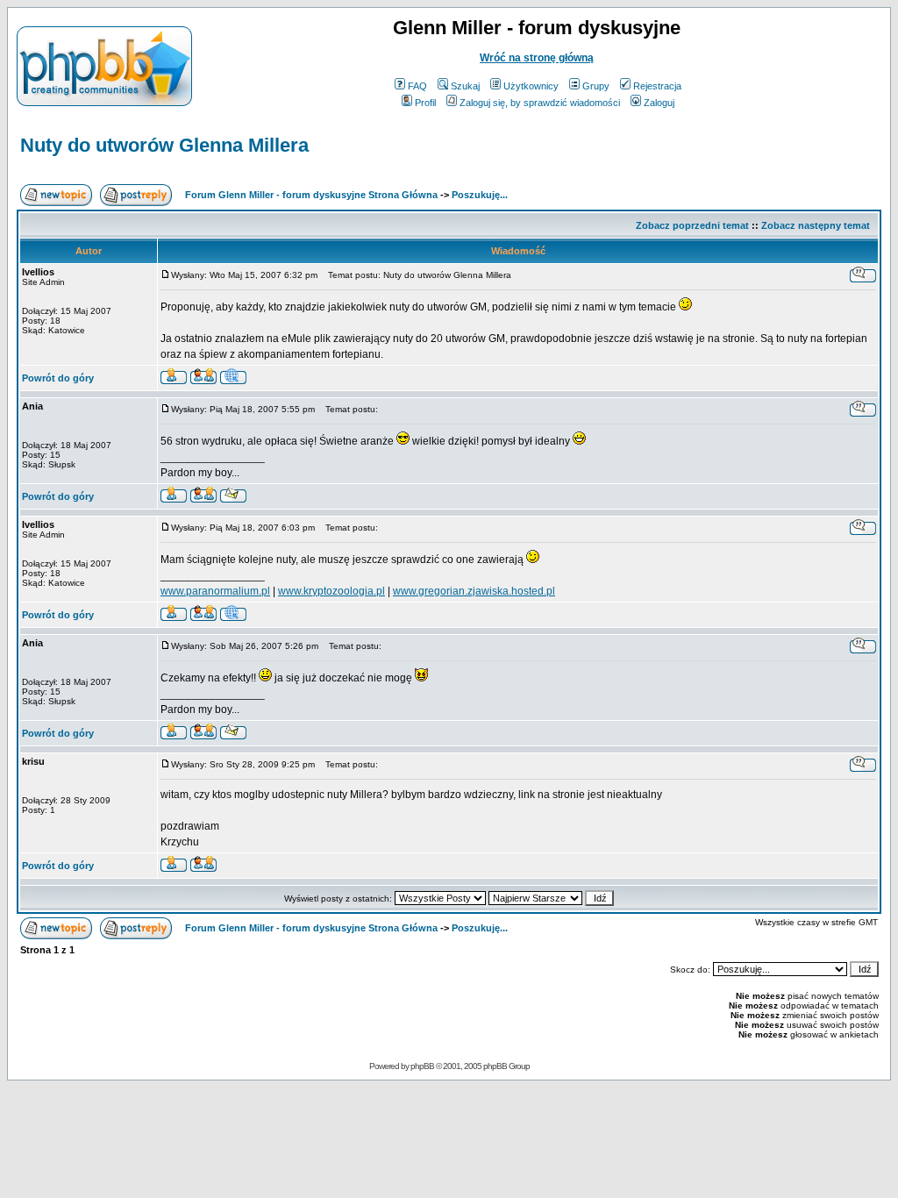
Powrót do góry (58, 378)
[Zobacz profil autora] (173, 379)
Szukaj (465, 86)
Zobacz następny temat (815, 225)
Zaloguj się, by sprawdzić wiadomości (540, 102)
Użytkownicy (531, 86)
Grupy (595, 86)
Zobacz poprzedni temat (692, 225)
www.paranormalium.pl (215, 591)
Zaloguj (659, 102)
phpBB (422, 1066)
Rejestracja (657, 86)
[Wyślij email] (233, 497)
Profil (425, 102)
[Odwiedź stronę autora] (233, 379)
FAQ (417, 86)
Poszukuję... (480, 194)
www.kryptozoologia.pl (331, 591)
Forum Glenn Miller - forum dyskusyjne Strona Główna (311, 194)
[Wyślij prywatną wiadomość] (203, 379)
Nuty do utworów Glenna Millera (164, 145)
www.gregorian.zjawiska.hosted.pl (474, 591)
